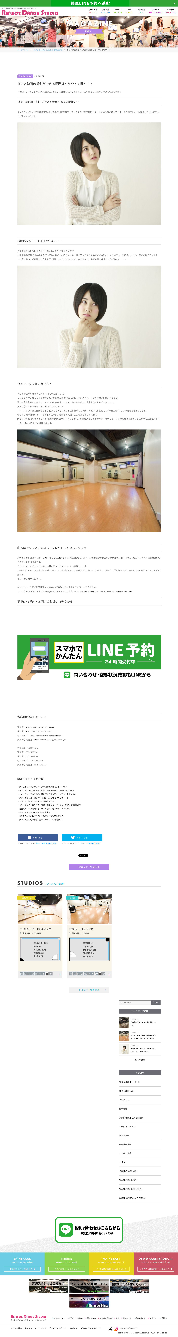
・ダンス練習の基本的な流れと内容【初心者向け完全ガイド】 (43, 798)
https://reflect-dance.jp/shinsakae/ (40, 727)
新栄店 (70, 1318)
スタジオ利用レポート (129, 1082)
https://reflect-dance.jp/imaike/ (38, 731)
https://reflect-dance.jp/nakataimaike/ (46, 735)
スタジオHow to (126, 1091)
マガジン (155, 11)
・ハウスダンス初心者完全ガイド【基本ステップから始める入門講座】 (46, 790)
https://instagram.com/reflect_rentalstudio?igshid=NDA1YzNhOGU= (103, 591)
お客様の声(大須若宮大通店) (132, 1198)
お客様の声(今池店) (128, 1180)
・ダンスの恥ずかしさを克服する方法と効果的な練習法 (40, 816)
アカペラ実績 (125, 1153)
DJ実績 (122, 1162)
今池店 (79, 1318)
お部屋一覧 (127, 1318)
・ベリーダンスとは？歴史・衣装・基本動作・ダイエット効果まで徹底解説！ (49, 805)
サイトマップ (40, 1328)
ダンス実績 (124, 1135)
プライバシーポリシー (58, 1328)
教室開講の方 (140, 1318)
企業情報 (73, 1328)
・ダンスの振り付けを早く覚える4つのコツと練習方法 (40, 820)
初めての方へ (59, 1318)
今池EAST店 (91, 1318)
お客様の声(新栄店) (128, 1171)
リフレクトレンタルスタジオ (54, 558)
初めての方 (92, 11)
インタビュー (125, 1100)
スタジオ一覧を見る (89, 990)
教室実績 (123, 1109)
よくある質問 (16, 1328)
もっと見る (140, 1060)
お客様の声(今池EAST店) (130, 1189)
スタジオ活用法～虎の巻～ (131, 1117)
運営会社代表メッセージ (90, 1328)
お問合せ (170, 11)
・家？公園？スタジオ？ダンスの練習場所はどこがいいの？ (42, 787)
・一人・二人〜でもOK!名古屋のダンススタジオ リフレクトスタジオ (46, 794)
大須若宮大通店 (106, 1318)
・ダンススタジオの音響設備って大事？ (33, 812)
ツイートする (82, 838)
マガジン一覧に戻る (89, 867)
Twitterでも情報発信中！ (90, 843)
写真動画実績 (125, 1144)
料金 (117, 1318)
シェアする (37, 838)
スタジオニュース (127, 1126)
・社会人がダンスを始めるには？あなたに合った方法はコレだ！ (44, 809)
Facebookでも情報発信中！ (47, 843)
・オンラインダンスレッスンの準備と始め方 (35, 801)
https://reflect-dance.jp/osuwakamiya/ (50, 740)
